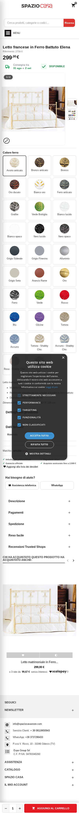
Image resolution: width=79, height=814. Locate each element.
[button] (39, 454)
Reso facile (16, 535)
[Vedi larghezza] (6, 141)
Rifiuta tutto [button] (39, 444)
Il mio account (16, 784)
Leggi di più (52, 387)
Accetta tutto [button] (39, 435)
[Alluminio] (64, 251)
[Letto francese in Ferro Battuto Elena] (33, 109)
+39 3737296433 (34, 737)
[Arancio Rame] (39, 273)
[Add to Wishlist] (23, 655)
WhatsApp (57, 485)
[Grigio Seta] (14, 273)
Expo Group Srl (22, 750)
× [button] (63, 357)
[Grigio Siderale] (14, 251)
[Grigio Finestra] (39, 251)
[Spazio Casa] (36, 5)
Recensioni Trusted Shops (27, 546)
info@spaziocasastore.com (27, 724)
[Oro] (64, 273)
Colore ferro (11, 152)
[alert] (39, 407)
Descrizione (16, 501)
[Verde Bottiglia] (39, 206)
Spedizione (16, 524)
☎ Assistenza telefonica (22, 485)
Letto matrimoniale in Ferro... (39, 662)
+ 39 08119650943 (40, 730)
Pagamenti (15, 512)
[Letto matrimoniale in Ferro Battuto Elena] (39, 610)
